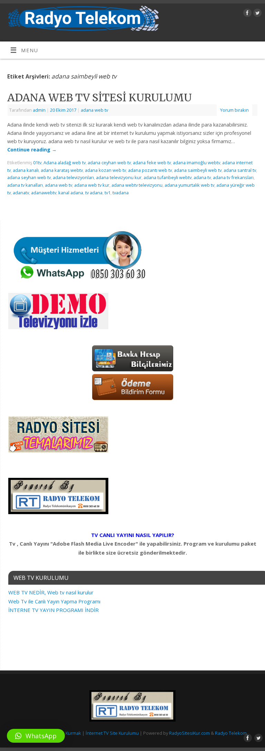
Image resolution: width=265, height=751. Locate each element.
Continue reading (32, 149)
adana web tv (94, 110)
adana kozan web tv (105, 170)
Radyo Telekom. (231, 733)
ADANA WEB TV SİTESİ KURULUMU (99, 97)
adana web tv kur (91, 185)
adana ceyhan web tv (109, 162)
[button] (36, 736)
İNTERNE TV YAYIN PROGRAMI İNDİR (53, 609)
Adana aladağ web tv (64, 162)
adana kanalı (26, 170)
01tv (37, 162)
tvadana (120, 192)
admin (39, 110)
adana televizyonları (73, 177)
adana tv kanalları (25, 185)
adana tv (202, 177)
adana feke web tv (152, 162)
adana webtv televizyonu (137, 185)
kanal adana (70, 192)
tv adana (93, 192)
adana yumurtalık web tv (189, 185)
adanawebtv (43, 192)
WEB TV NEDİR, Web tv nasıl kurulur (51, 592)
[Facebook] (247, 14)
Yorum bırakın (234, 110)
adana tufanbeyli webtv (168, 177)
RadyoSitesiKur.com (189, 733)
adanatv (21, 192)
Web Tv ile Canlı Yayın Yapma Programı (54, 601)
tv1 (107, 192)
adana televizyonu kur (118, 177)
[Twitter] (257, 14)
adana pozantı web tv (150, 170)
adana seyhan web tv (29, 177)
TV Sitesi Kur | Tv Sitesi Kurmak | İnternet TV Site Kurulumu (78, 733)
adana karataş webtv (62, 170)
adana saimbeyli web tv (198, 170)
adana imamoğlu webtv (196, 162)
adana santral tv (240, 170)
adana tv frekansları (233, 177)
